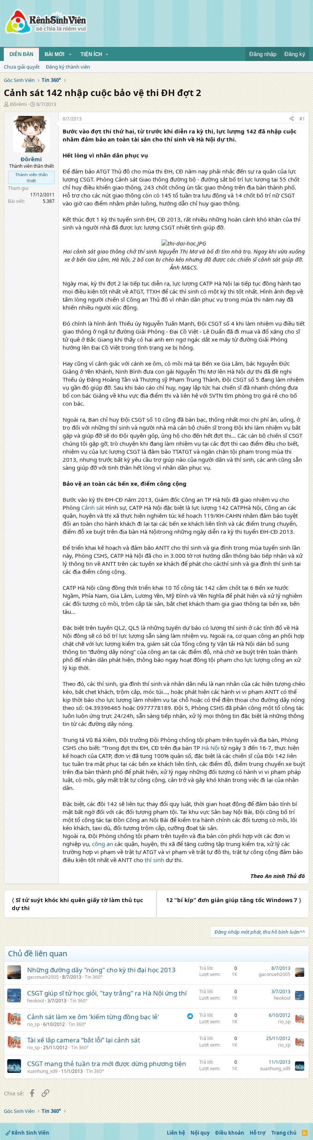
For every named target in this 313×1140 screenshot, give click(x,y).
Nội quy (200, 1132)
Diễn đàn (21, 54)
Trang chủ (284, 1132)
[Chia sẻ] (292, 119)
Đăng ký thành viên (68, 66)
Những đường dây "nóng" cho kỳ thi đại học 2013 (101, 969)
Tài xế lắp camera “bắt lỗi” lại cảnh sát (83, 1040)
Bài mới (55, 54)
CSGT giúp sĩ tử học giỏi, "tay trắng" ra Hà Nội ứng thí (107, 993)
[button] (70, 54)
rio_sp (33, 1024)
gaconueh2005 (43, 977)
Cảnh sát (92, 507)
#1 (302, 119)
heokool (35, 1000)
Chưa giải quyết (22, 66)
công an (102, 844)
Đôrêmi (18, 104)
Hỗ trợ (258, 1132)
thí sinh (154, 860)
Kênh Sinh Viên (29, 1132)
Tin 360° (93, 977)
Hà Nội (210, 747)
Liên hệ (176, 1132)
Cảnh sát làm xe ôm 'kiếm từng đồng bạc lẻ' (93, 1016)
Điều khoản (229, 1132)
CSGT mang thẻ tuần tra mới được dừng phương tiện (106, 1063)
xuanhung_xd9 (42, 1071)
